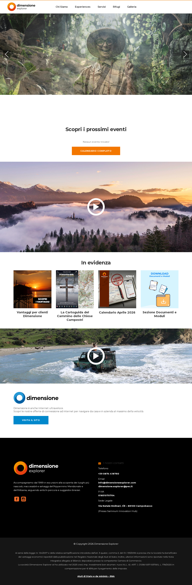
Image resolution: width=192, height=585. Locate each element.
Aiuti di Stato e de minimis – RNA (96, 576)
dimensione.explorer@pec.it (115, 486)
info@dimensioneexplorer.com (117, 482)
